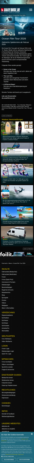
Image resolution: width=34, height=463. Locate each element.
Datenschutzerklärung (8, 395)
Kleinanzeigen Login (8, 351)
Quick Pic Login (6, 354)
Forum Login (5, 348)
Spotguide (5, 297)
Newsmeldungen (7, 287)
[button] (17, 456)
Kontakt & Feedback (8, 414)
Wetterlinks (5, 331)
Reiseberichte (6, 292)
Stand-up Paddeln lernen (9, 385)
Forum (4, 277)
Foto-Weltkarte (6, 339)
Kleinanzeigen (6, 285)
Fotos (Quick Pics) (7, 279)
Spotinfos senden (7, 367)
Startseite (4, 15)
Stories (4, 300)
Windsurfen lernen (7, 377)
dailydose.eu (5, 429)
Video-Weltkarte (7, 341)
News (10, 15)
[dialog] (17, 447)
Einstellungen (6, 406)
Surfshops (5, 323)
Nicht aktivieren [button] (24, 459)
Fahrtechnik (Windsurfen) (9, 272)
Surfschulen (5, 325)
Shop (3, 295)
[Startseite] (10, 11)
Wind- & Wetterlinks (8, 308)
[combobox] (32, 434)
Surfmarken (5, 318)
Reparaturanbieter (7, 315)
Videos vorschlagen (8, 364)
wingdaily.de (5, 431)
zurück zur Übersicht (6, 115)
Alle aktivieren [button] (9, 459)
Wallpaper (5, 305)
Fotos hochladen (7, 362)
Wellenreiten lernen (8, 380)
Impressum (5, 398)
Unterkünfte (5, 328)
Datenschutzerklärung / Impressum (15, 454)
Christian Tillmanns (25, 105)
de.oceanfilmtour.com (8, 98)
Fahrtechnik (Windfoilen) (9, 274)
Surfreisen (5, 320)
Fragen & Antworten (8, 369)
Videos (4, 303)
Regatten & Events (7, 290)
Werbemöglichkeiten (8, 416)
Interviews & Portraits (8, 282)
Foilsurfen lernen (7, 383)
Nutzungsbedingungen (8, 392)
